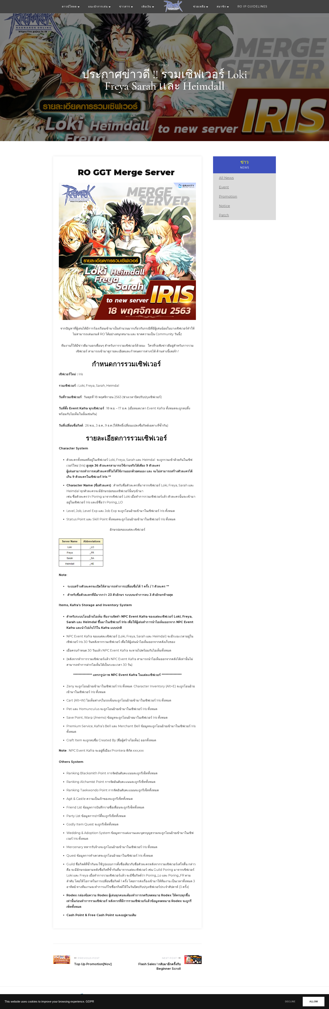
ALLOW (313, 1001)
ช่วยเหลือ (199, 6)
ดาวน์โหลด (69, 6)
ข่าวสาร (124, 6)
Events (164, 64)
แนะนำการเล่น (98, 6)
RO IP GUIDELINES (252, 6)
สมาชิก (221, 6)
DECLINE (290, 1001)
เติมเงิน (146, 6)
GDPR (90, 1001)
